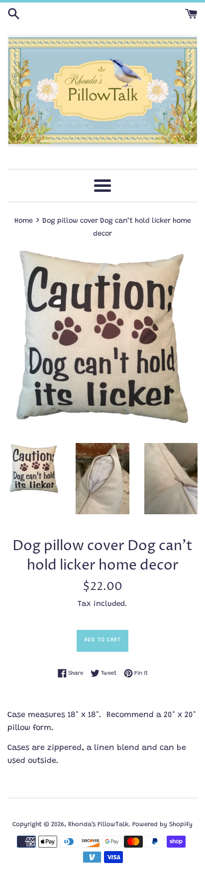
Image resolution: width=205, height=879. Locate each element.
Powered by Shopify (162, 825)
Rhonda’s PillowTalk (98, 825)
